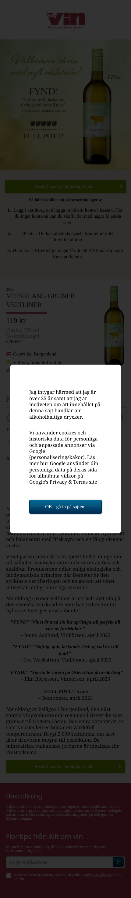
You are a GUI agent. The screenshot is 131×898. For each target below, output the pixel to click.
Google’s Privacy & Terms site (63, 481)
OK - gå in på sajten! (65, 506)
